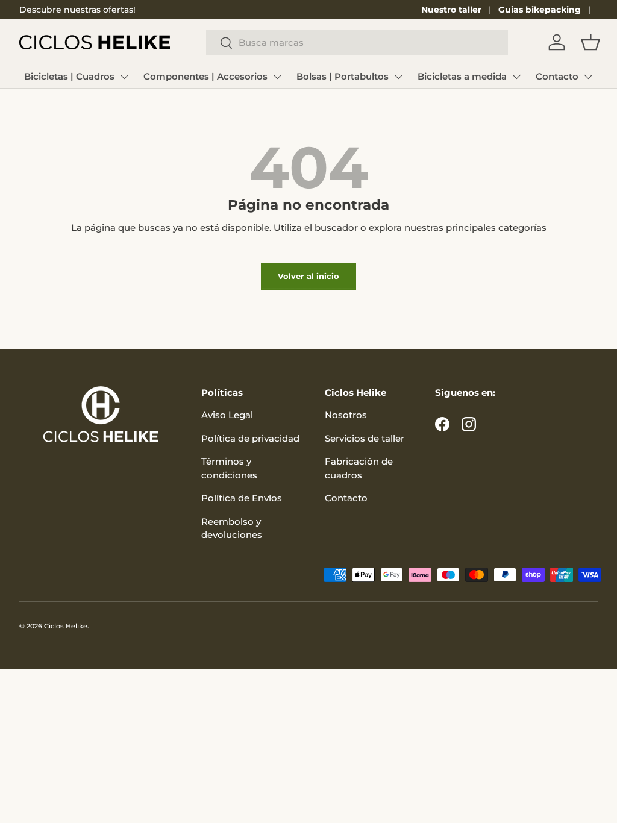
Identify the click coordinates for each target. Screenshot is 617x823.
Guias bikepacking (539, 9)
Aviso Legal (227, 415)
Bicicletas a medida (462, 76)
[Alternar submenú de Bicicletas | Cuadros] (124, 76)
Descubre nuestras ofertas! (77, 9)
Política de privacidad (250, 438)
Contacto (557, 76)
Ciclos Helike (65, 626)
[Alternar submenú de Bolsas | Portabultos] (398, 76)
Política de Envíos (241, 498)
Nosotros (346, 415)
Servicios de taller (364, 438)
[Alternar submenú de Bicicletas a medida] (516, 76)
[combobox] (357, 42)
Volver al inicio (308, 276)
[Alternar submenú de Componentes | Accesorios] (277, 76)
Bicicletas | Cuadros (69, 76)
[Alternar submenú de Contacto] (588, 76)
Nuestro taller (451, 9)
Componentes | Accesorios (205, 76)
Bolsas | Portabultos (342, 76)
